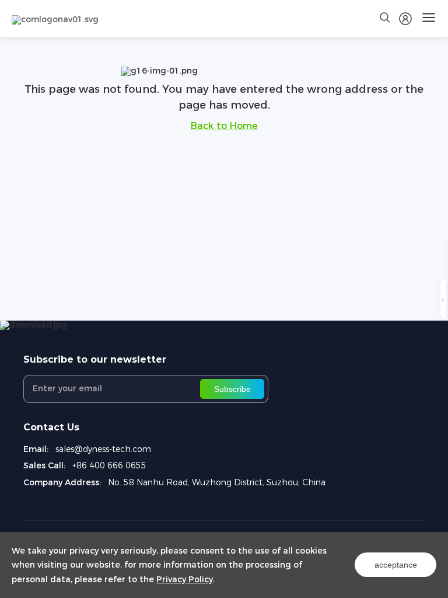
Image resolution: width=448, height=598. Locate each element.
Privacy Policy (184, 579)
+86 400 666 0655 (109, 465)
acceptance (395, 564)
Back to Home (224, 125)
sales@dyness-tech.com (103, 449)
